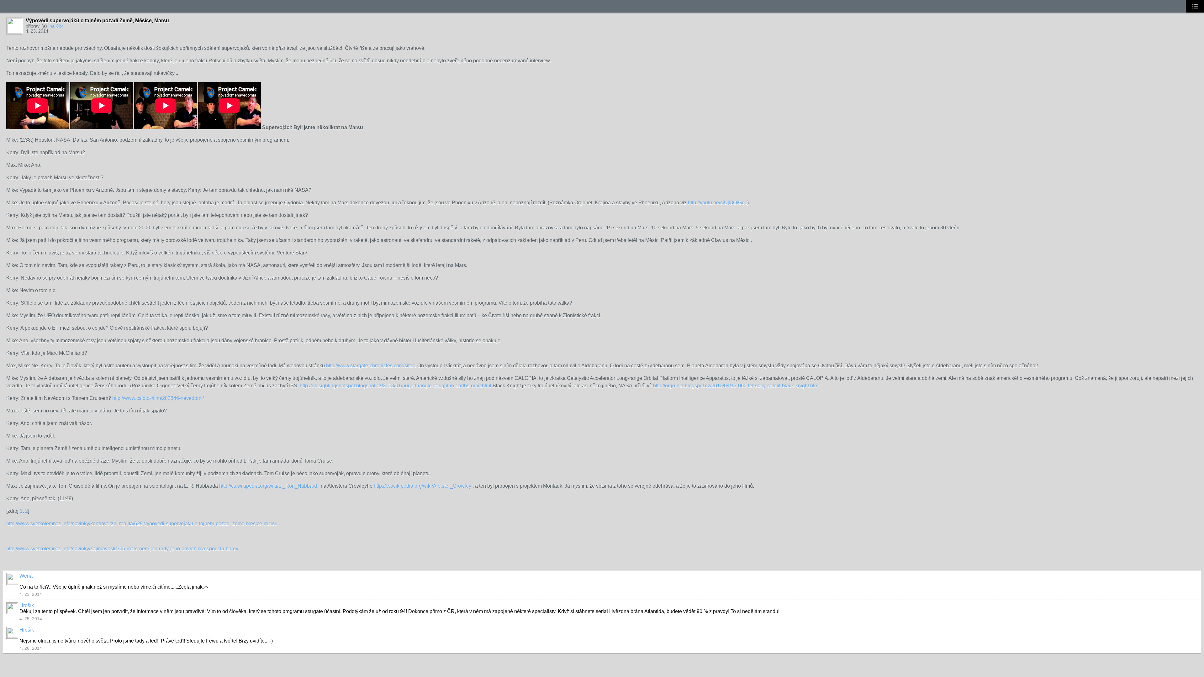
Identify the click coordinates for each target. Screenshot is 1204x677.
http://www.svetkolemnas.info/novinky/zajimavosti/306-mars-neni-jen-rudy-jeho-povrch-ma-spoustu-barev (122, 548)
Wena (26, 576)
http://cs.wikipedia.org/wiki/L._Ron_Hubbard (268, 486)
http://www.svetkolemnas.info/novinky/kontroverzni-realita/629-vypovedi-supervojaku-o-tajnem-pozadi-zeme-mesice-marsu (141, 523)
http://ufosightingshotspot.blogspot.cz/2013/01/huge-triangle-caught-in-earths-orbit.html (395, 385)
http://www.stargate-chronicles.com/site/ (370, 365)
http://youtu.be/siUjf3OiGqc (717, 202)
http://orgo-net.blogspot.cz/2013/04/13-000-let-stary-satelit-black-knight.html (736, 385)
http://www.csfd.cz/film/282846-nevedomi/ (158, 398)
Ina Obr (55, 26)
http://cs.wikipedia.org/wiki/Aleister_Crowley (422, 486)
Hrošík (26, 605)
